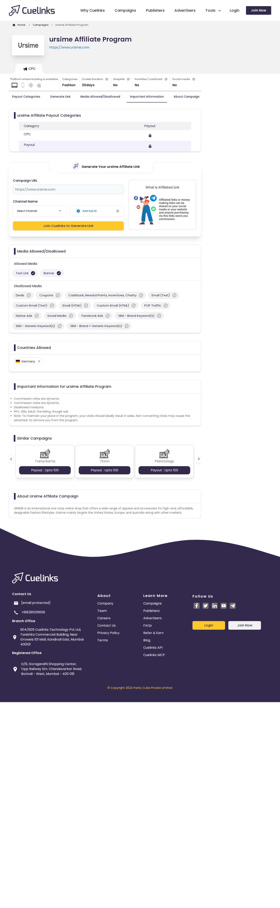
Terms (102, 640)
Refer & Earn (153, 633)
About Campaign (186, 97)
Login (208, 625)
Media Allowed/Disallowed (100, 97)
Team (102, 610)
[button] (11, 459)
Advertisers (152, 618)
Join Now (258, 10)
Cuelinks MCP (154, 655)
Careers (103, 618)
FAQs (147, 625)
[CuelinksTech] (233, 606)
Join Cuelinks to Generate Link (68, 225)
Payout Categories (26, 97)
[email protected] (35, 602)
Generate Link (60, 97)
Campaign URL (25, 180)
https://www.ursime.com (69, 47)
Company (105, 603)
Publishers (151, 610)
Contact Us (106, 625)
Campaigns (152, 603)
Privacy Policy (108, 633)
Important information (147, 97)
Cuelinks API (153, 647)
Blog (146, 640)
